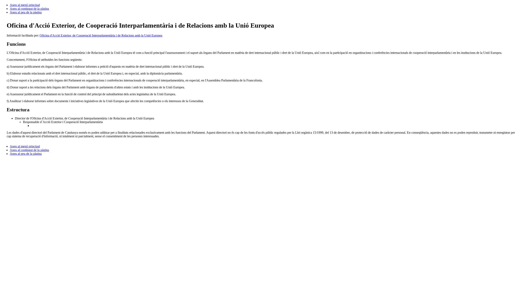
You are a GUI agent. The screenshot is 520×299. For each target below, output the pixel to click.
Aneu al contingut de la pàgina (29, 8)
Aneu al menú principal (25, 5)
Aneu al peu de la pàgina (26, 12)
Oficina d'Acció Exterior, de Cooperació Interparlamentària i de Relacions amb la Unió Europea (101, 35)
